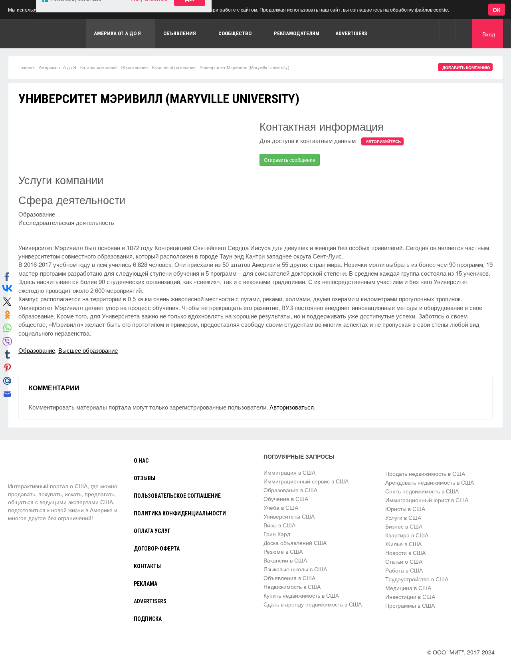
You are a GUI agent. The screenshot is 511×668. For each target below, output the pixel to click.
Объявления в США (289, 578)
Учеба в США (280, 507)
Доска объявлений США (295, 543)
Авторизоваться (291, 407)
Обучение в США (285, 499)
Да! (189, 44)
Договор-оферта (157, 548)
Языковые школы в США (295, 569)
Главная (26, 67)
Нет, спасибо (149, 44)
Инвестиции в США (410, 596)
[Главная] (38, 467)
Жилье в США (403, 544)
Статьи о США (403, 561)
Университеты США (289, 516)
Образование (134, 67)
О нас (141, 460)
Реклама (145, 584)
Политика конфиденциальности (180, 513)
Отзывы (144, 478)
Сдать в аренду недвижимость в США (312, 604)
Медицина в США (408, 588)
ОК (497, 10)
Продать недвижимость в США (425, 473)
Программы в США (410, 605)
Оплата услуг (152, 531)
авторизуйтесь (383, 141)
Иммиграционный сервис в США (306, 481)
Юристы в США (405, 509)
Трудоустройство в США (416, 579)
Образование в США (290, 490)
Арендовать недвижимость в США (429, 482)
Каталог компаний (98, 67)
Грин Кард (276, 534)
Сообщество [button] (235, 33)
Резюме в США (283, 551)
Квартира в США (406, 535)
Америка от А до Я (57, 67)
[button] (447, 29)
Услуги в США (403, 517)
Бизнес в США (403, 526)
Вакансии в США (285, 560)
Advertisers (351, 33)
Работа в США (404, 570)
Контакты (147, 566)
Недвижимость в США (292, 586)
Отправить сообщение (289, 159)
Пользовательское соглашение (177, 496)
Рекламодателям (296, 33)
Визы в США (279, 525)
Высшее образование (174, 67)
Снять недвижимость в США (422, 491)
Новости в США (405, 553)
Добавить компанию (466, 67)
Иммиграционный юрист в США (426, 500)
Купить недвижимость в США (301, 595)
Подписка (148, 619)
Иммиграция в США (289, 472)
